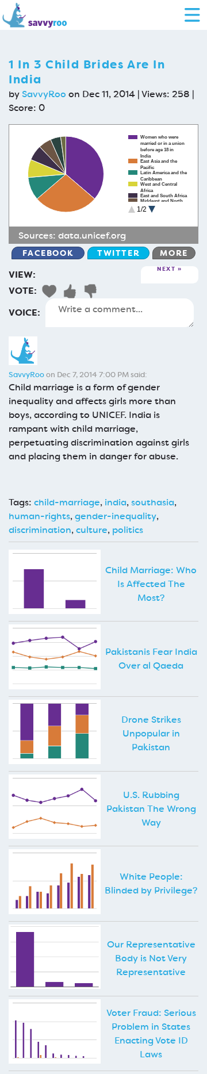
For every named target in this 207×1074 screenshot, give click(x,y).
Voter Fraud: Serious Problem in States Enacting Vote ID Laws (151, 1033)
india (115, 502)
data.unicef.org (92, 235)
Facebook (47, 253)
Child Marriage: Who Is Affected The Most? (151, 584)
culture (92, 530)
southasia (152, 502)
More (173, 253)
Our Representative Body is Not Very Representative (151, 958)
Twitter (118, 253)
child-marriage (67, 502)
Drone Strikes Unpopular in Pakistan (151, 733)
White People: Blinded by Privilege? (151, 883)
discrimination (40, 530)
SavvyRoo (44, 94)
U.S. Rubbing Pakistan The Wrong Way (151, 808)
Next (166, 269)
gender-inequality (115, 516)
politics (127, 530)
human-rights (39, 516)
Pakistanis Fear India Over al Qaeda (151, 659)
